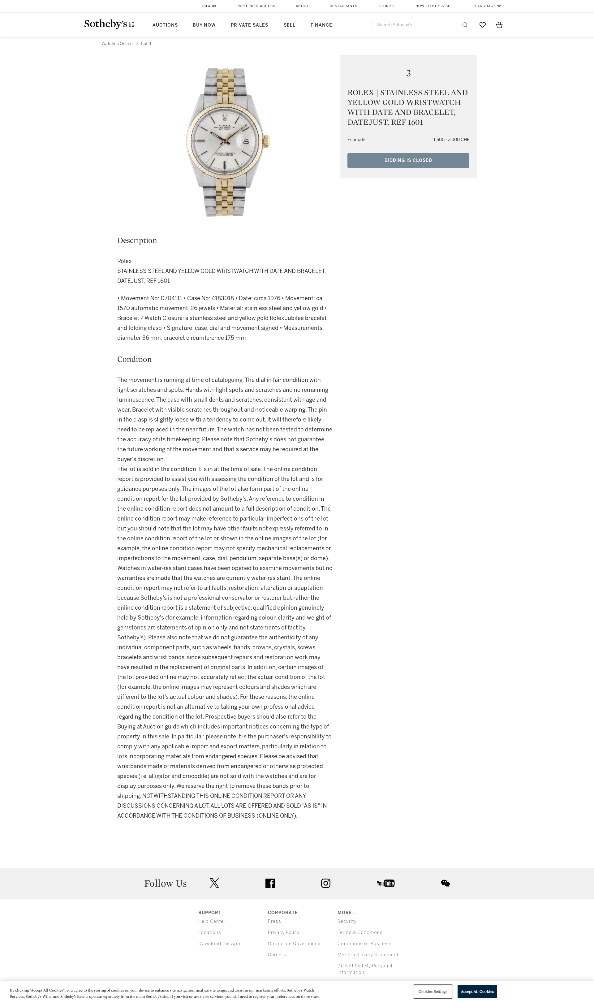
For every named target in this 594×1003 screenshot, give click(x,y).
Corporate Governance (294, 943)
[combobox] (422, 25)
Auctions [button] (165, 25)
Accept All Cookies (477, 991)
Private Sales (249, 25)
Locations (209, 932)
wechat (445, 883)
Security (347, 921)
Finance (321, 25)
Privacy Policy (283, 932)
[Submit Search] (465, 24)
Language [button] (485, 6)
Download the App (219, 943)
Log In (209, 6)
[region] (297, 992)
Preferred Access (255, 6)
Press (274, 921)
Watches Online (117, 43)
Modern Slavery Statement (368, 955)
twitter (214, 883)
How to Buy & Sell (435, 6)
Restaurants (343, 6)
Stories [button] (386, 6)
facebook (270, 883)
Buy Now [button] (204, 25)
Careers (277, 955)
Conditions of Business (365, 943)
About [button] (302, 6)
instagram (325, 883)
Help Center (212, 921)
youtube (386, 883)
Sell (289, 25)
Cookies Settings (433, 991)
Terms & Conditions (360, 932)
